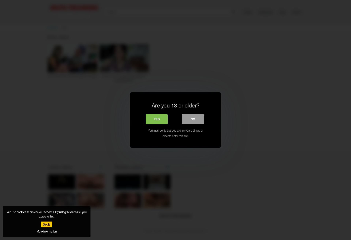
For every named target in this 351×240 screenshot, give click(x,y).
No (193, 119)
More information (47, 231)
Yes (157, 119)
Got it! (46, 224)
